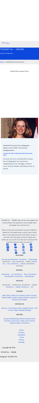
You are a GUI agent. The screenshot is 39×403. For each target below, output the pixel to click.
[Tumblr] (31, 251)
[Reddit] (8, 251)
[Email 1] (24, 253)
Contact (21, 332)
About (21, 330)
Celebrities (17, 153)
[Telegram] (16, 253)
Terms (21, 337)
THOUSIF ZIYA (12, 357)
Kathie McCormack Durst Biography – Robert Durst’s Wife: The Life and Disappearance (17, 147)
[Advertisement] (19, 20)
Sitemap (21, 342)
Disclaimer (21, 335)
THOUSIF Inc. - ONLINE (12, 49)
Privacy (21, 340)
